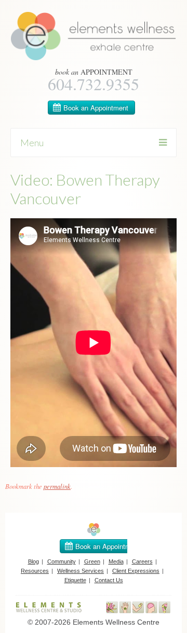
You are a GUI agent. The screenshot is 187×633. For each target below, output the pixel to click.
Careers (142, 561)
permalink (57, 486)
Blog (33, 561)
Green (92, 561)
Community (61, 561)
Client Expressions (135, 571)
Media (116, 561)
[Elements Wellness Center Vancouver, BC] (93, 58)
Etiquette (75, 580)
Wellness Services (80, 571)
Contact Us (109, 580)
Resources (35, 571)
